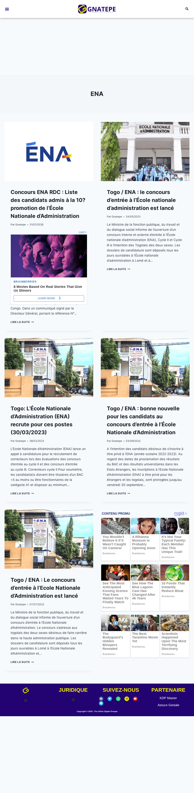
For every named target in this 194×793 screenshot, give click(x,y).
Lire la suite (22, 354)
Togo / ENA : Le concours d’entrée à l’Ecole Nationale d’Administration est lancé (45, 621)
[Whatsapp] (118, 731)
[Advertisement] (97, 46)
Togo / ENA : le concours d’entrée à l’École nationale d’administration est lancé (141, 200)
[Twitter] (109, 731)
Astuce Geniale (168, 738)
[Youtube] (135, 731)
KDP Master (168, 731)
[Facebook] (101, 731)
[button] (7, 9)
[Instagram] (126, 731)
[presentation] (49, 151)
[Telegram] (101, 736)
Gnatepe (20, 224)
